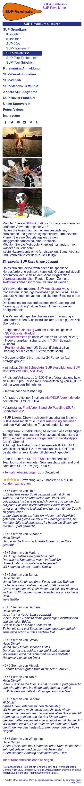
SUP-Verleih (12, 80)
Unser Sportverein (16, 103)
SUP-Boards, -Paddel (20, 333)
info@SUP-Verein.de (59, 397)
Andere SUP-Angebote (20, 92)
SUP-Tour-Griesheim (20, 62)
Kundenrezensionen (17, 483)
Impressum (11, 115)
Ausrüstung (26, 330)
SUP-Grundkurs (15, 29)
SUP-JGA (13, 43)
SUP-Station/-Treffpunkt (20, 86)
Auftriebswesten (16, 337)
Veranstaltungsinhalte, (18, 278)
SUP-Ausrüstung (49, 288)
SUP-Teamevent (17, 48)
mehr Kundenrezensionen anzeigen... (29, 760)
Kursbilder (13, 39)
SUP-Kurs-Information (19, 74)
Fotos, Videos (13, 109)
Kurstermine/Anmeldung (21, 68)
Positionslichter (15, 347)
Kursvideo (13, 34)
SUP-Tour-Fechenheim (22, 57)
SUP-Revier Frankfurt (19, 98)
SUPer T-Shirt (36, 459)
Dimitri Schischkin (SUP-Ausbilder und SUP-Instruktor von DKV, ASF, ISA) (42, 369)
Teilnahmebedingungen (20, 472)
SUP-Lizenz (11, 421)
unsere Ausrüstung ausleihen (56, 421)
